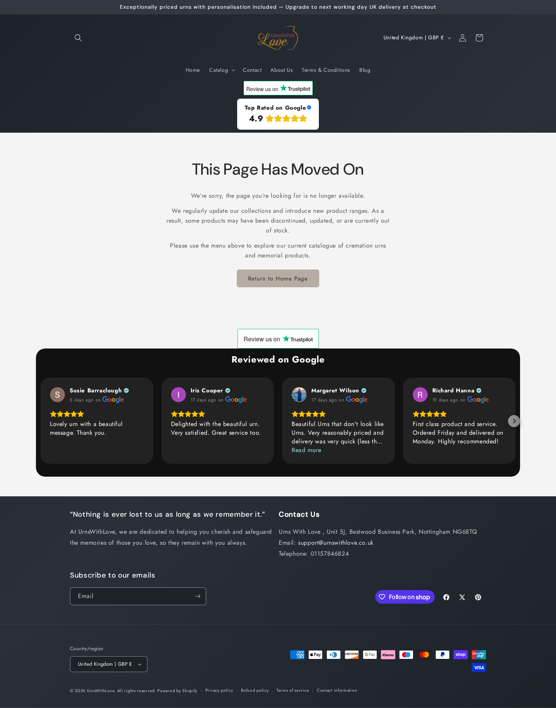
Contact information (337, 690)
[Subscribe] (197, 596)
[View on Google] (57, 394)
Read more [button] (306, 450)
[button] (78, 37)
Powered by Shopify (177, 691)
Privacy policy (219, 690)
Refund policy (255, 690)
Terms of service (292, 690)
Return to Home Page (278, 278)
